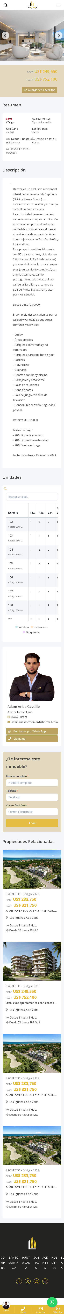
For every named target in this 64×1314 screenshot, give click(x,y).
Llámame (19, 738)
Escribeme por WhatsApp (29, 731)
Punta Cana (26, 1262)
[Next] (58, 35)
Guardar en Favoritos (41, 90)
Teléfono (12, 790)
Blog (62, 1262)
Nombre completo (17, 776)
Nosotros (54, 1262)
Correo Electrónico (17, 805)
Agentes (45, 1262)
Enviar (33, 823)
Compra (3, 1262)
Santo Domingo (14, 1262)
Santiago (36, 1262)
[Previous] (5, 35)
